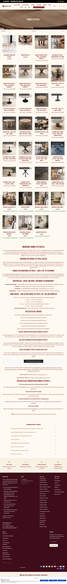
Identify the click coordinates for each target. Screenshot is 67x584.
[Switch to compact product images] (5, 31)
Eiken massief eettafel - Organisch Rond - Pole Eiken (57, 56)
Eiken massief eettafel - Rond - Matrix (41, 132)
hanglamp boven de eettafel (44, 377)
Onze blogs (5, 538)
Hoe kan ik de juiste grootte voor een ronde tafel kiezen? (33, 432)
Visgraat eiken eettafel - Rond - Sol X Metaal (41, 109)
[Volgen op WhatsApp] (11, 562)
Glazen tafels (43, 505)
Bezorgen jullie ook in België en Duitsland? (33, 443)
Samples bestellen (59, 492)
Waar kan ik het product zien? (33, 447)
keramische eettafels (33, 414)
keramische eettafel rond (42, 374)
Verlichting (39, 5)
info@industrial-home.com (17, 1)
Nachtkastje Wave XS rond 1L (41, 207)
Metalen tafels (43, 507)
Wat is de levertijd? (33, 439)
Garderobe (44, 5)
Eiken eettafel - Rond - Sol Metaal (58, 84)
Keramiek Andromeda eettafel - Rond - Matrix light (41, 183)
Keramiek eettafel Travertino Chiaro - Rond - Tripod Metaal (25, 183)
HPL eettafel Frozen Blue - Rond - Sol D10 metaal (9, 109)
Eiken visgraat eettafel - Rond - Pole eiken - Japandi (25, 132)
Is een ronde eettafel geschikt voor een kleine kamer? (33, 323)
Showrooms (58, 494)
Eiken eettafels (43, 484)
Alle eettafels (43, 482)
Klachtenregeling (7, 559)
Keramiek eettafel (44, 491)
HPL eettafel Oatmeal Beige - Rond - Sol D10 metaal (25, 109)
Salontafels (43, 518)
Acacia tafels (43, 500)
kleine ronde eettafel (40, 265)
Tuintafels (42, 513)
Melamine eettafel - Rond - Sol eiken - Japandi (9, 183)
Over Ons (5, 533)
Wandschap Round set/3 (41, 232)
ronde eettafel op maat (38, 367)
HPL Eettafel (43, 496)
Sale (25, 7)
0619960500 (6, 1)
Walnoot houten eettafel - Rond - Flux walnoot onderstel (9, 85)
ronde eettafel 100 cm (51, 367)
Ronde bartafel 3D (25, 55)
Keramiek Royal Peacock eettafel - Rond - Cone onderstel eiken (57, 133)
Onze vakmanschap (8, 536)
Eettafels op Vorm (17, 5)
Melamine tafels (44, 498)
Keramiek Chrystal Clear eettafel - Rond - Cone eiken (57, 183)
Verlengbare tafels (45, 511)
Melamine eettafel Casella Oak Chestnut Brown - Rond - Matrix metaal (25, 158)
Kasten (21, 7)
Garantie (5, 550)
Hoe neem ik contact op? (33, 454)
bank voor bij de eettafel (33, 377)
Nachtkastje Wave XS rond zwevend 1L (9, 233)
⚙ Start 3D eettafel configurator (33, 361)
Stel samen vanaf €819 (41, 60)
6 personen (13, 369)
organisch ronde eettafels (51, 414)
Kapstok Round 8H (25, 207)
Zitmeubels (33, 5)
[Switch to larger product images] (2, 31)
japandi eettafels (41, 414)
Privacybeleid (6, 556)
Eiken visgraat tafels (45, 487)
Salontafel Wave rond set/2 (9, 207)
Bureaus (57, 478)
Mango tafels (43, 502)
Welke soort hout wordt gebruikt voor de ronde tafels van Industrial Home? (33, 428)
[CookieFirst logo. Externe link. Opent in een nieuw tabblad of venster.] (1, 578)
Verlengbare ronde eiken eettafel (9, 56)
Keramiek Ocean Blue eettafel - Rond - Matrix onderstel (57, 158)
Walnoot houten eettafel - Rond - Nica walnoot (41, 84)
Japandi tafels (43, 509)
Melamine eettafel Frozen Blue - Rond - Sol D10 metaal (9, 158)
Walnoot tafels (43, 489)
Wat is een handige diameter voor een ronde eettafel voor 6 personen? (33, 315)
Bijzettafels (42, 516)
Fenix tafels (43, 493)
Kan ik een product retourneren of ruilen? (33, 450)
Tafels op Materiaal (25, 5)
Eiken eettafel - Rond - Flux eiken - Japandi (9, 132)
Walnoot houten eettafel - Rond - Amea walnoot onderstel (25, 85)
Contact (5, 540)
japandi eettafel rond (32, 374)
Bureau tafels (43, 526)
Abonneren (53, 545)
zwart (29, 369)
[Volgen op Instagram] (5, 562)
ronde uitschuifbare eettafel (12, 274)
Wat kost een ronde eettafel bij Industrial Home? (33, 320)
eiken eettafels (25, 414)
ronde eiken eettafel (22, 369)
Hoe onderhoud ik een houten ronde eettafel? (33, 326)
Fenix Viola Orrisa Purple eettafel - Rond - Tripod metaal (41, 158)
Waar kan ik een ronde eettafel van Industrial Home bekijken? (33, 328)
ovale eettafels (19, 414)
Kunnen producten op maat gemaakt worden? (33, 436)
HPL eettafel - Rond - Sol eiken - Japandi (57, 109)
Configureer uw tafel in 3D (39, 7)
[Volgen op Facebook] (3, 562)
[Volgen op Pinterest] (8, 562)
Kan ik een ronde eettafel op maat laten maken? (33, 317)
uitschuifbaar (35, 369)
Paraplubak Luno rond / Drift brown (25, 233)
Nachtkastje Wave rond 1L (58, 207)
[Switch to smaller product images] (3, 31)
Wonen (50, 5)
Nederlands (55, 6)
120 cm (59, 367)
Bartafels (42, 524)
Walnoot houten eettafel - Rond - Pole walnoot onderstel (41, 56)
